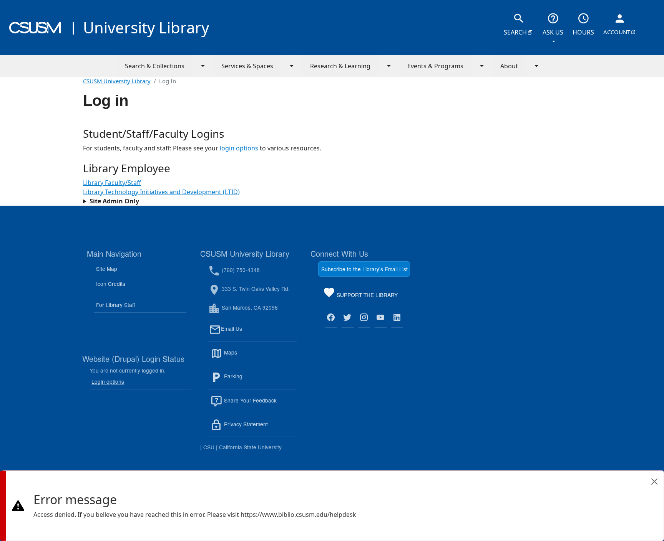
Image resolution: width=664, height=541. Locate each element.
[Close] (654, 481)
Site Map (106, 268)
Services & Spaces (247, 66)
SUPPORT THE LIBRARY (366, 296)
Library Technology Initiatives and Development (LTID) (161, 192)
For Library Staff (115, 304)
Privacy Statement (259, 428)
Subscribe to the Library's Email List (364, 269)
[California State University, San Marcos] (35, 27)
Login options (107, 381)
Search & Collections (154, 66)
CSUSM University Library (117, 81)
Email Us (259, 333)
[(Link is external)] (331, 318)
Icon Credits (110, 283)
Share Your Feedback (249, 400)
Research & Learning (340, 66)
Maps (247, 356)
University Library (146, 27)
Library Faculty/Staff (112, 182)
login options (239, 148)
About (509, 66)
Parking (249, 381)
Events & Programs (435, 66)
